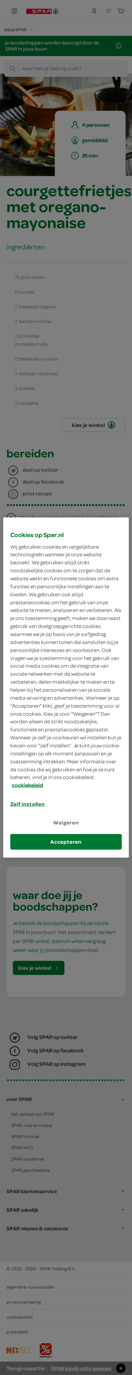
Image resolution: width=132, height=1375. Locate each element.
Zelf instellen (27, 804)
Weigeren (66, 822)
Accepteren (66, 841)
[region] (65, 688)
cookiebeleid (27, 785)
